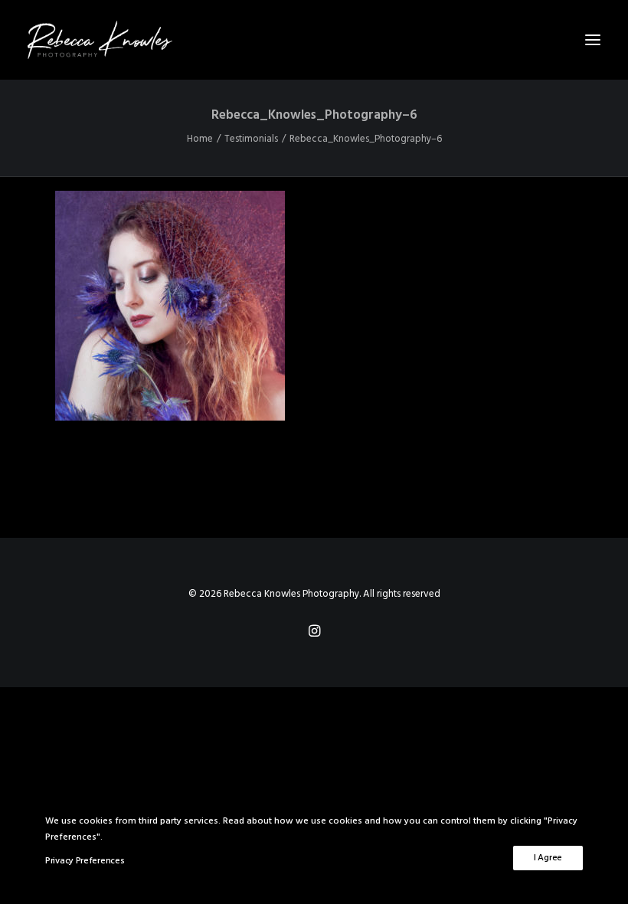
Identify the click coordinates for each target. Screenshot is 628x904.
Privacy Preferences (84, 861)
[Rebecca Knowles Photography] (314, 40)
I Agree (548, 858)
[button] (593, 40)
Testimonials (251, 139)
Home (200, 139)
